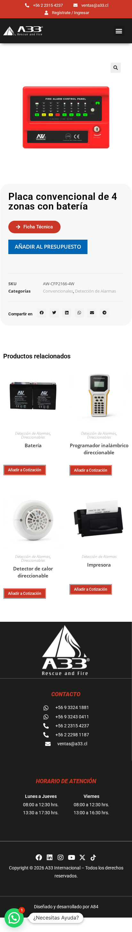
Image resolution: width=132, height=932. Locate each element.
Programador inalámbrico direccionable (99, 449)
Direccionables (33, 437)
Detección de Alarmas (95, 291)
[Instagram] (60, 857)
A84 (94, 906)
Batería (33, 445)
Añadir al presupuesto (48, 246)
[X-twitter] (82, 857)
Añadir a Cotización (24, 470)
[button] (119, 30)
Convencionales (58, 291)
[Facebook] (39, 857)
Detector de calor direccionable (33, 572)
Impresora (99, 564)
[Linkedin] (49, 857)
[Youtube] (71, 857)
